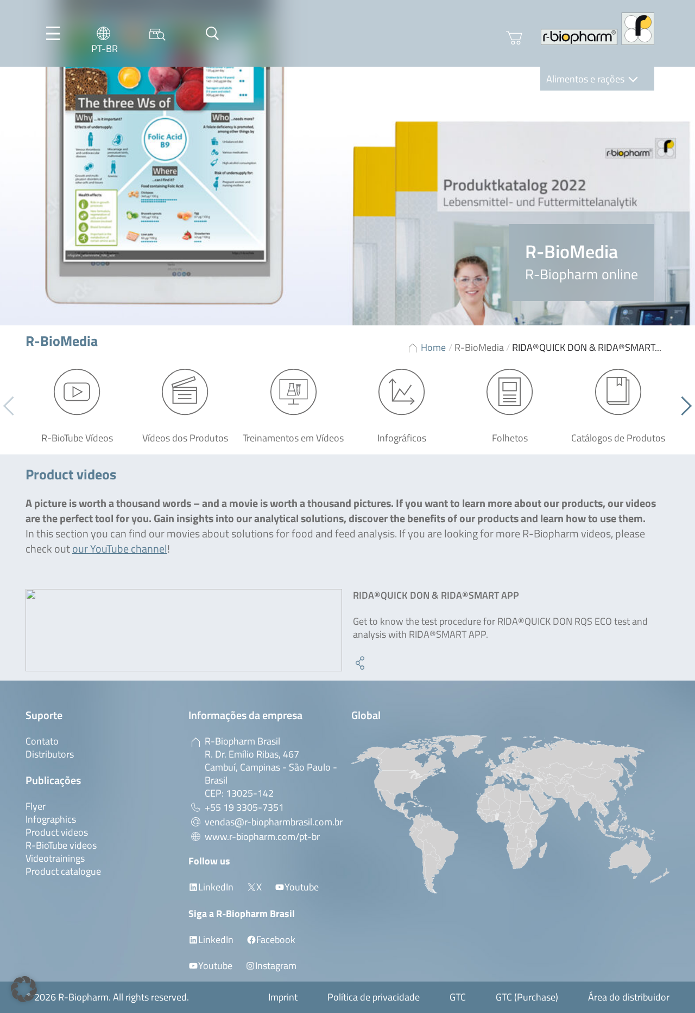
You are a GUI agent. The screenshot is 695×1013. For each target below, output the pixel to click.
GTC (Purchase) (527, 997)
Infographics (51, 819)
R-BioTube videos (61, 845)
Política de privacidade (373, 997)
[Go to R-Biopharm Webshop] (514, 38)
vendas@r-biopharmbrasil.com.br (274, 822)
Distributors (50, 754)
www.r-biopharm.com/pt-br (262, 836)
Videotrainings (55, 858)
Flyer (36, 806)
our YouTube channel (119, 548)
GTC (458, 997)
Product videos (57, 832)
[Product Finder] (157, 33)
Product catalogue (63, 871)
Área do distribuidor (628, 997)
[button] (682, 406)
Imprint (283, 997)
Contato (42, 741)
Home (433, 347)
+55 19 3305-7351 (244, 807)
